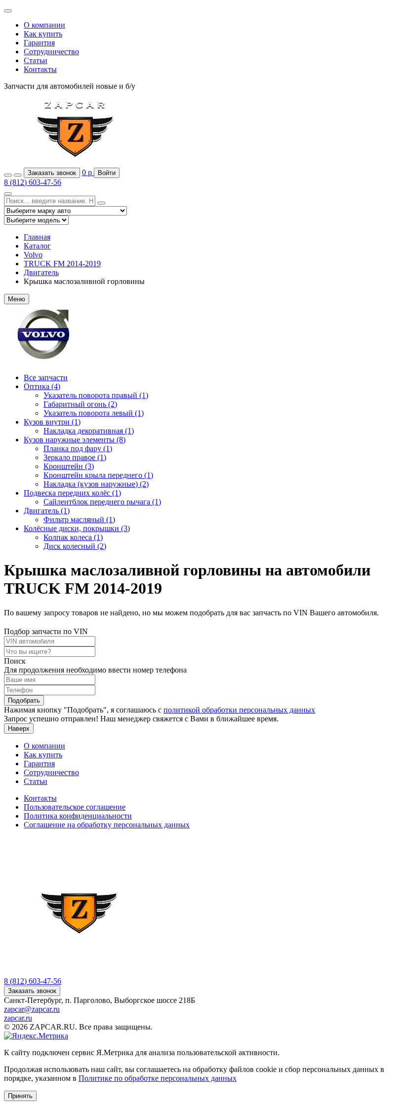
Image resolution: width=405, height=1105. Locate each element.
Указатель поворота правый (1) (95, 395)
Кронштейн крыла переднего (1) (98, 475)
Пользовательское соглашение (74, 807)
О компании (44, 25)
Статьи (35, 60)
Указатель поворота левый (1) (93, 413)
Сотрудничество (51, 51)
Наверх (19, 728)
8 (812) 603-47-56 (32, 182)
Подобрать (24, 700)
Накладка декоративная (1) (88, 431)
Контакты (40, 69)
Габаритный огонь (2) (80, 404)
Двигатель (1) (47, 510)
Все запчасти (46, 377)
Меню (16, 299)
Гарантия (39, 42)
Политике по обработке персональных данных (158, 1078)
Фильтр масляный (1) (79, 519)
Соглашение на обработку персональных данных (107, 824)
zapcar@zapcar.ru (32, 1009)
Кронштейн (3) (68, 466)
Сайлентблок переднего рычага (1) (102, 502)
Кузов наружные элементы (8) (74, 439)
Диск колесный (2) (74, 546)
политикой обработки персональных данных (239, 710)
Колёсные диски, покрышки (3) (77, 528)
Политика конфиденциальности (78, 816)
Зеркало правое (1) (74, 457)
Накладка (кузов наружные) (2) (96, 484)
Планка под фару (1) (77, 448)
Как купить (43, 34)
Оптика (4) (42, 386)
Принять (20, 1096)
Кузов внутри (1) (52, 422)
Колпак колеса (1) (73, 537)
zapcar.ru (18, 1018)
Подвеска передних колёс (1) (72, 493)
